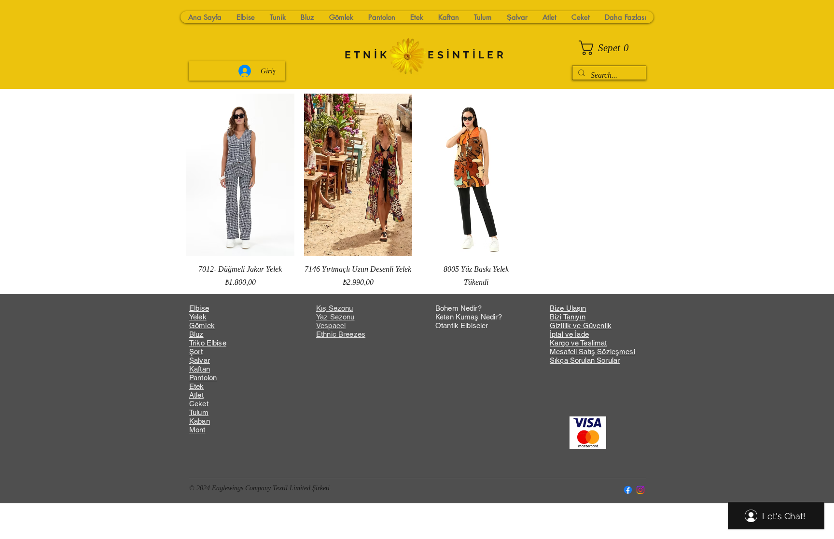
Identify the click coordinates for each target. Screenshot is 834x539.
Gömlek (202, 325)
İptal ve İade (569, 334)
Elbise (199, 308)
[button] (608, 48)
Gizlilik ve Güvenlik (581, 325)
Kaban (199, 421)
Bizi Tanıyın (567, 317)
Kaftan (199, 369)
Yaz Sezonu (335, 317)
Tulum (198, 412)
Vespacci (331, 325)
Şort (196, 351)
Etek (196, 386)
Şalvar (199, 360)
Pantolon (203, 377)
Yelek (198, 317)
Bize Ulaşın (568, 308)
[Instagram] (640, 489)
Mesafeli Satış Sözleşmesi (592, 351)
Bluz (196, 334)
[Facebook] (628, 489)
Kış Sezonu (334, 308)
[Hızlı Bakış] (240, 175)
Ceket (198, 404)
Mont (197, 430)
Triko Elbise (207, 343)
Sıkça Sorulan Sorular (585, 360)
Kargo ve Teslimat (578, 343)
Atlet (196, 395)
